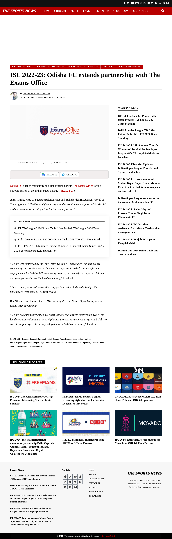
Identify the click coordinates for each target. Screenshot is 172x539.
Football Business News (50, 67)
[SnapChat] (156, 3)
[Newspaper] (75, 486)
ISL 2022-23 (67, 190)
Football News (71, 339)
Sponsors (108, 67)
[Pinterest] (145, 3)
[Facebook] (124, 3)
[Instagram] (141, 3)
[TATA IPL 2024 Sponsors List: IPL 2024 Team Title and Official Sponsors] (138, 380)
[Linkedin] (70, 481)
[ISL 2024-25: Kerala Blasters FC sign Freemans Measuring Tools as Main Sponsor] (33, 380)
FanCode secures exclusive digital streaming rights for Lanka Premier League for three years (83, 400)
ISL (54, 343)
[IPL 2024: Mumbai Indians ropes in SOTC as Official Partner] (86, 423)
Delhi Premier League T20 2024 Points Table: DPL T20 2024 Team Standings (61, 239)
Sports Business (98, 343)
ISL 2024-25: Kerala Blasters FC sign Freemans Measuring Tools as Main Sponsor (31, 400)
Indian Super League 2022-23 (83, 67)
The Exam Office (35, 346)
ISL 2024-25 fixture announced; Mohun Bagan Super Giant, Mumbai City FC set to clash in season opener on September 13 (31, 521)
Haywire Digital (108, 536)
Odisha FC (16, 185)
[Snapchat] (80, 481)
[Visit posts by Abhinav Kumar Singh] (14, 96)
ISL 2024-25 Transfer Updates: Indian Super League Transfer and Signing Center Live (138, 168)
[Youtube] (75, 476)
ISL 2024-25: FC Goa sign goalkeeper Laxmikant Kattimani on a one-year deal (139, 228)
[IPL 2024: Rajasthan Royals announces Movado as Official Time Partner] (138, 423)
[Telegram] (164, 3)
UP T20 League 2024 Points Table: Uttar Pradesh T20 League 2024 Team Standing (137, 119)
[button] (162, 11)
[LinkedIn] (149, 3)
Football (25, 339)
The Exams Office (83, 185)
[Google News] (137, 3)
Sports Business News (129, 67)
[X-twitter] (70, 476)
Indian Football (84, 339)
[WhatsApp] (167, 3)
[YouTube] (132, 3)
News (70, 343)
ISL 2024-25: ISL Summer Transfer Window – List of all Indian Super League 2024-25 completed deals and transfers (33, 498)
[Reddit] (160, 3)
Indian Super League (18, 343)
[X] (128, 3)
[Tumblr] (152, 3)
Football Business (22, 67)
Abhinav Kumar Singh (36, 93)
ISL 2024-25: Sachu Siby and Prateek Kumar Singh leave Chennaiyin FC (134, 213)
